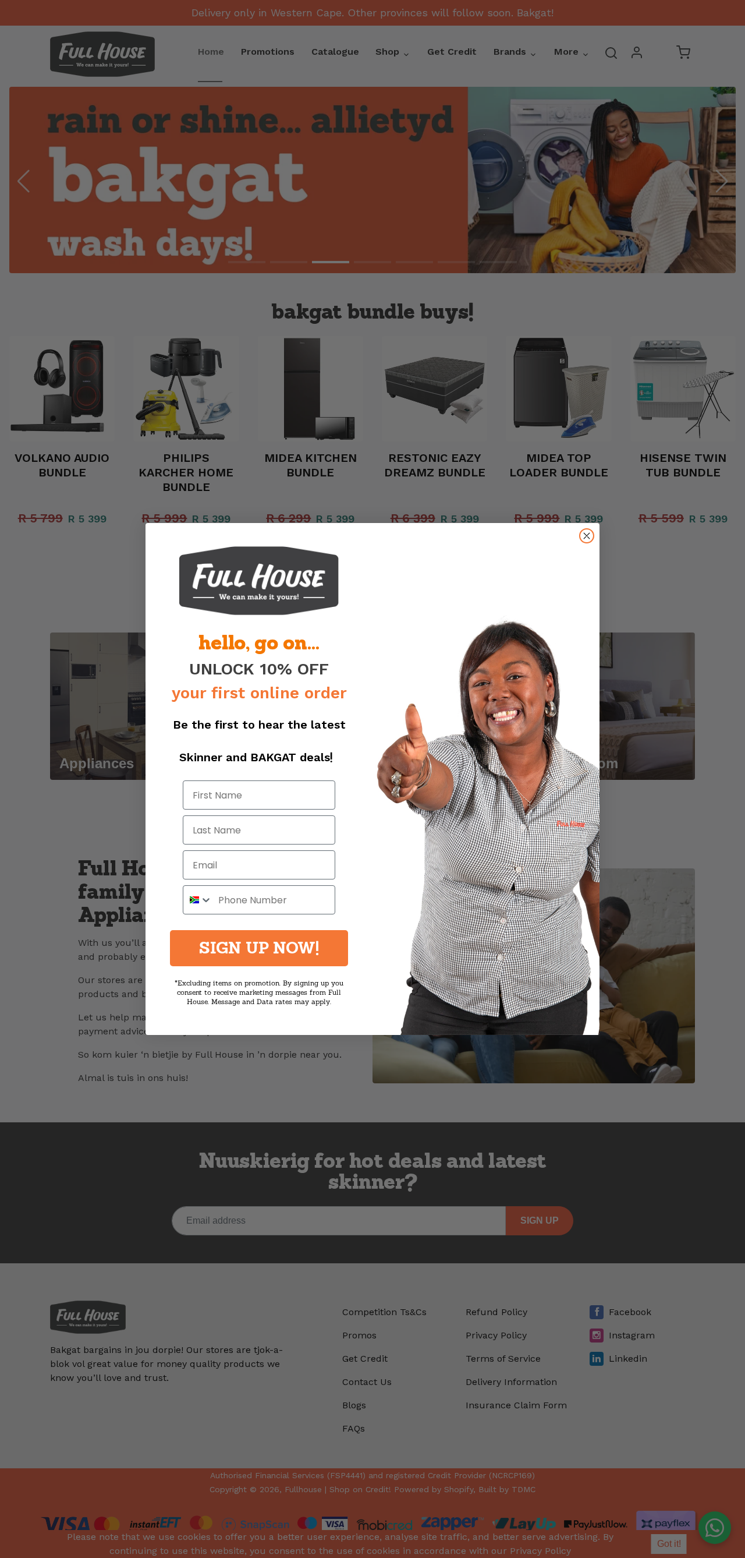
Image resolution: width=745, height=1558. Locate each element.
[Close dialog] (587, 536)
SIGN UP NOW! (259, 948)
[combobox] (197, 900)
